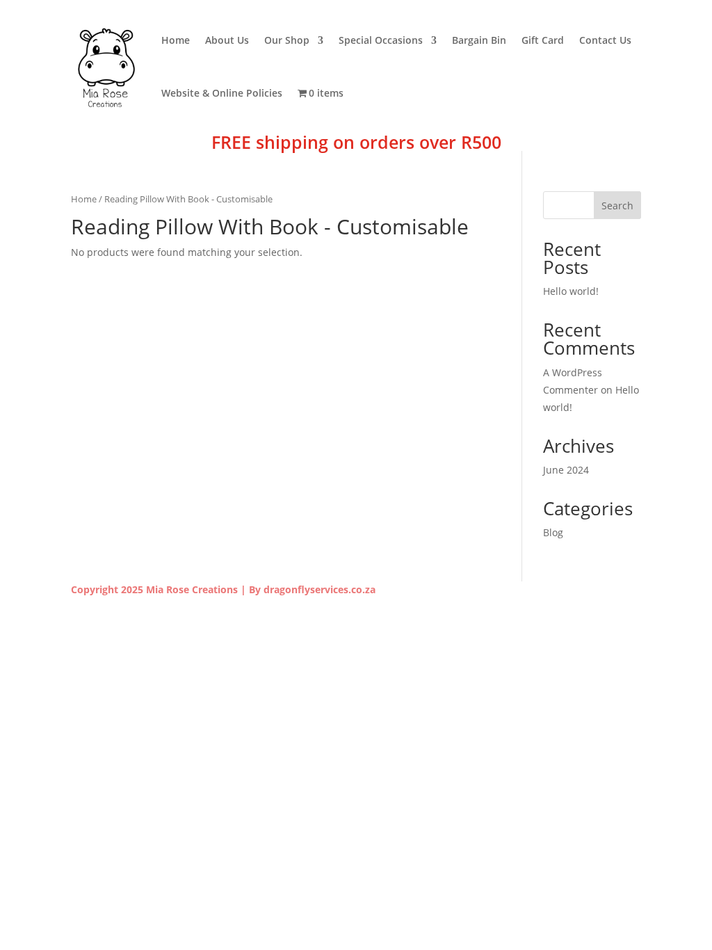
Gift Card (542, 40)
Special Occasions (381, 40)
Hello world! (571, 291)
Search (617, 205)
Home (175, 40)
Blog (553, 532)
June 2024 (566, 469)
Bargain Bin (479, 40)
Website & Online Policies (221, 92)
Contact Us (605, 40)
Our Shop (286, 40)
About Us (227, 40)
